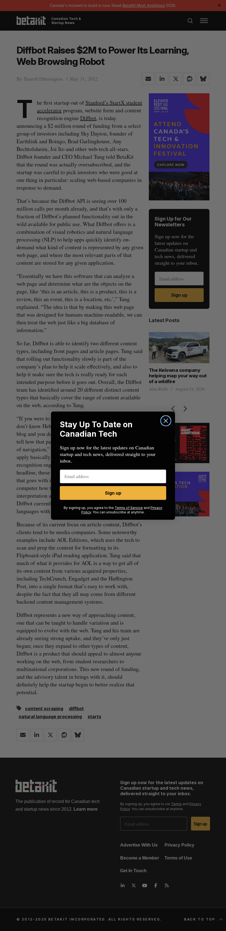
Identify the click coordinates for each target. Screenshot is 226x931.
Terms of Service (129, 508)
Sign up (113, 493)
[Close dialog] (166, 421)
